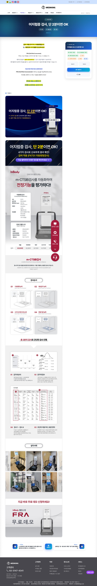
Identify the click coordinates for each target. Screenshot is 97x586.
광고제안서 (66, 571)
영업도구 (30, 12)
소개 (9, 12)
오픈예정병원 (87, 2)
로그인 (82, 13)
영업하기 (79, 69)
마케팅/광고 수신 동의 (54, 573)
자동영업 (22, 12)
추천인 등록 (38, 571)
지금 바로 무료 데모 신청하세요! (34, 68)
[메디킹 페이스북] (15, 2)
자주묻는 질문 (38, 568)
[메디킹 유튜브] (18, 2)
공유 (79, 74)
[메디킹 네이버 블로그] (10, 2)
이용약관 (51, 566)
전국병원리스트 (82, 566)
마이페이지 (58, 12)
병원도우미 (38, 12)
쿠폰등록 (80, 573)
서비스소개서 (67, 566)
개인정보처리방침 (53, 568)
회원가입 (88, 13)
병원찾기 (14, 12)
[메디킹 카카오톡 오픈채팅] (7, 2)
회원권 (52, 12)
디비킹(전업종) (67, 568)
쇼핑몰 (46, 12)
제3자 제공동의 (53, 571)
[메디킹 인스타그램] (13, 2)
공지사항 (37, 566)
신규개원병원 (79, 2)
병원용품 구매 (71, 2)
